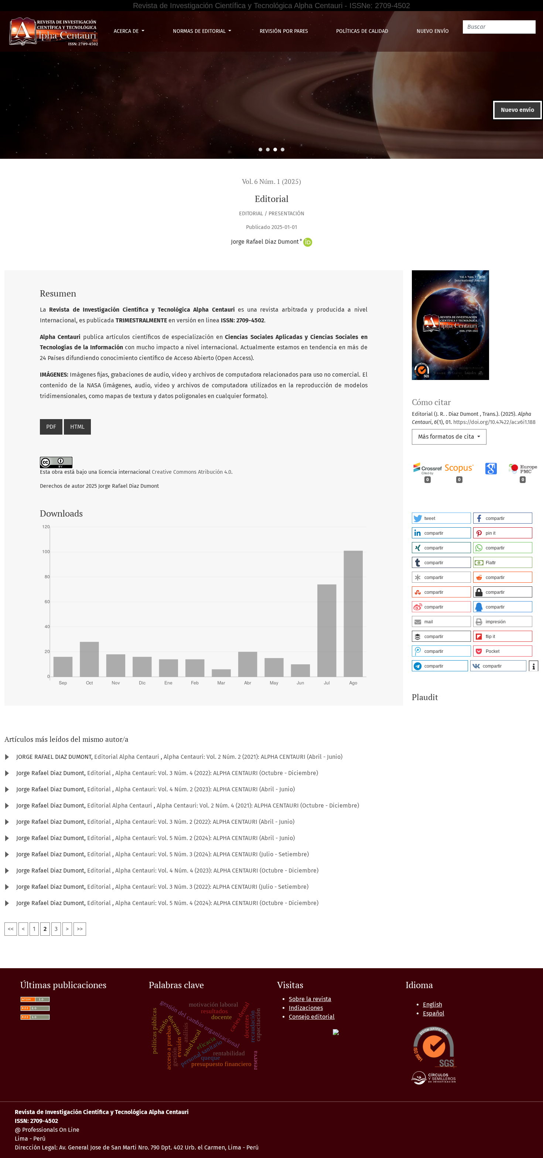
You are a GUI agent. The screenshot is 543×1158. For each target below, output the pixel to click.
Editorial (99, 773)
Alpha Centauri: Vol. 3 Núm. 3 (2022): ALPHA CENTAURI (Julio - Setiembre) (211, 886)
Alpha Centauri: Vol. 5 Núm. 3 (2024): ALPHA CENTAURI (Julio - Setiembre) (212, 854)
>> (80, 928)
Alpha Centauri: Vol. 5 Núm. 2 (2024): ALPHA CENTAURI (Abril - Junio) (205, 838)
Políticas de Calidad (362, 31)
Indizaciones (306, 1007)
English (432, 1004)
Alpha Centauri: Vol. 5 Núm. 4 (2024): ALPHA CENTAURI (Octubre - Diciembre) (216, 903)
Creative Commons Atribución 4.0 (191, 472)
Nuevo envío (433, 31)
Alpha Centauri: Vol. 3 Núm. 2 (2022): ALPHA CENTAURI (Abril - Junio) (204, 821)
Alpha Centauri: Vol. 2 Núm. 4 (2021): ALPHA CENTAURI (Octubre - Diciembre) (258, 805)
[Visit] (336, 1031)
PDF (51, 426)
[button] (441, 518)
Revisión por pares (284, 31)
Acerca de (127, 31)
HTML (77, 426)
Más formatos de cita (447, 436)
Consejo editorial (312, 1016)
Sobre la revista (310, 999)
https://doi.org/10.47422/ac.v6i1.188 (494, 422)
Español (433, 1013)
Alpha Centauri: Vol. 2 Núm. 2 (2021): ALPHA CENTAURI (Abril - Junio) (253, 756)
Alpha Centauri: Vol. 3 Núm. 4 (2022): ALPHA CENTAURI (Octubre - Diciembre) (216, 773)
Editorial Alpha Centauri (127, 756)
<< (11, 928)
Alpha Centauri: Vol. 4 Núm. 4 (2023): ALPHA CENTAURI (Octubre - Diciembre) (216, 870)
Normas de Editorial (200, 31)
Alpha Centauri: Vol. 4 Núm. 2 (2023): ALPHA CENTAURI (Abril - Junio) (205, 789)
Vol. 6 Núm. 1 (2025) (271, 181)
